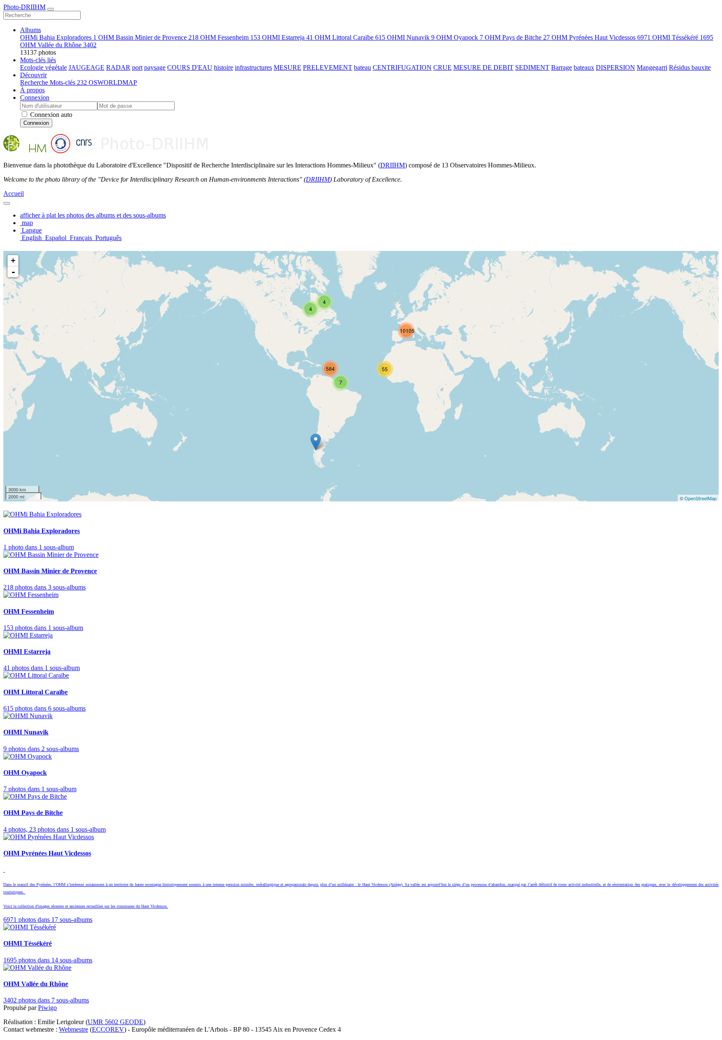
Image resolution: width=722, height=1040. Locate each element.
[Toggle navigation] (50, 9)
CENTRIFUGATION (402, 67)
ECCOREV (108, 1029)
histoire (223, 67)
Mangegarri (652, 67)
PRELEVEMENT (327, 67)
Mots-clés (68, 82)
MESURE (287, 67)
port (137, 67)
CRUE (442, 67)
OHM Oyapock (459, 37)
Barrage (561, 67)
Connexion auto (50, 114)
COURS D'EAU (189, 67)
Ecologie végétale (43, 67)
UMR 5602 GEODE (115, 1021)
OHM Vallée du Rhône (58, 44)
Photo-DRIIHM (24, 6)
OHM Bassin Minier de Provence (148, 37)
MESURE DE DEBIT (483, 67)
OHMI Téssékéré (682, 37)
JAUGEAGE (86, 67)
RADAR (118, 67)
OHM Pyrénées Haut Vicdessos (601, 37)
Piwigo (47, 1007)
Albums (30, 29)
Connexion (34, 97)
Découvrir (33, 74)
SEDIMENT (532, 67)
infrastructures (253, 67)
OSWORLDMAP (113, 82)
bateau (362, 67)
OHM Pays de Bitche (517, 37)
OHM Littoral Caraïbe (350, 37)
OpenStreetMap (700, 498)
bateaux (584, 67)
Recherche (35, 82)
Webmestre (73, 1029)
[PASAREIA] (315, 441)
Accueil (13, 193)
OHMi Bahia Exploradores (58, 37)
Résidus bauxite (690, 67)
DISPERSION (615, 67)
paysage (154, 67)
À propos (32, 90)
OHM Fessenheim (230, 37)
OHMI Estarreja (287, 37)
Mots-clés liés (38, 59)
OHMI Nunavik (411, 37)
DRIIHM (392, 165)
